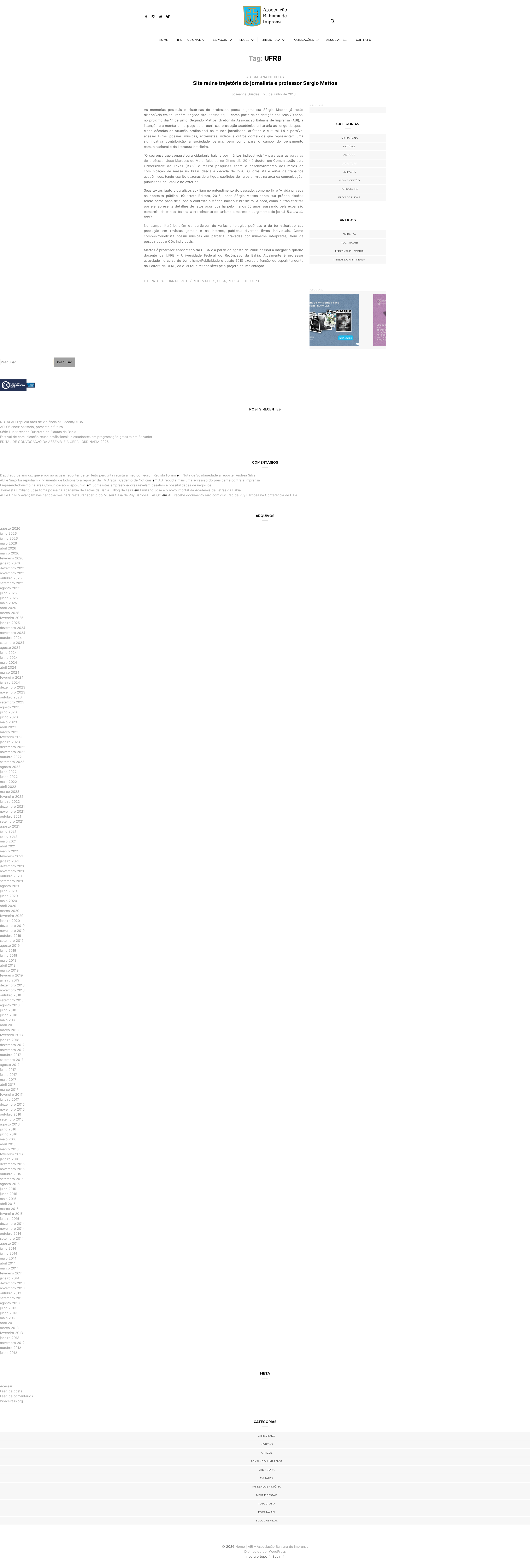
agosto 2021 (10, 826)
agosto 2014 (10, 1243)
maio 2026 (8, 543)
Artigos (349, 154)
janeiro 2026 (10, 563)
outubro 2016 (10, 1114)
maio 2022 (8, 782)
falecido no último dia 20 (226, 160)
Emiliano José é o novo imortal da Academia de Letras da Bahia (190, 490)
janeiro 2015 (9, 1218)
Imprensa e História (349, 251)
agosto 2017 (9, 1065)
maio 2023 (8, 722)
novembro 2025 (12, 573)
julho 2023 (8, 712)
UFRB (254, 281)
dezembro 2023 (12, 687)
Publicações (303, 39)
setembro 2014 (12, 1238)
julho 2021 (8, 831)
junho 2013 (8, 1313)
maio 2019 (8, 960)
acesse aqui (218, 115)
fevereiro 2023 (11, 737)
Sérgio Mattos (202, 281)
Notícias (276, 77)
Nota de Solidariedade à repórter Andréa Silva (219, 475)
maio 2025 (8, 603)
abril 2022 (8, 787)
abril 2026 (8, 548)
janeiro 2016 (9, 1159)
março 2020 (9, 911)
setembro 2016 (12, 1119)
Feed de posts (11, 1391)
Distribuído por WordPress (265, 1551)
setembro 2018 (12, 1000)
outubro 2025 (11, 578)
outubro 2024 (11, 638)
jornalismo (176, 281)
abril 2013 (8, 1323)
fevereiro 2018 (11, 1035)
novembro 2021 (12, 811)
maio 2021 (8, 841)
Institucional (189, 39)
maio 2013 (8, 1318)
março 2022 (9, 791)
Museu (244, 39)
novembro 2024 (12, 633)
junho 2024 (9, 657)
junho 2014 (8, 1253)
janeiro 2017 (9, 1099)
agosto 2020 (10, 886)
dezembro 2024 (12, 628)
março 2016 (9, 1149)
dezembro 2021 (12, 806)
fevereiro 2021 (11, 856)
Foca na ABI (349, 242)
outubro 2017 (10, 1055)
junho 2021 (8, 836)
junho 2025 (9, 598)
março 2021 (9, 851)
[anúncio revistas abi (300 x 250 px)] (348, 320)
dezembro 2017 (12, 1045)
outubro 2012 (10, 1348)
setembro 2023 (12, 702)
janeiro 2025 (10, 623)
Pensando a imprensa (349, 259)
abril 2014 (8, 1263)
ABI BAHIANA (256, 77)
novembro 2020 (12, 871)
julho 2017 (8, 1070)
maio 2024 (8, 662)
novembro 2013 (12, 1288)
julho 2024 (8, 652)
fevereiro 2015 (11, 1214)
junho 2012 (8, 1353)
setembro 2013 (12, 1298)
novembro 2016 (12, 1109)
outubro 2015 (10, 1174)
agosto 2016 (10, 1124)
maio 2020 (8, 901)
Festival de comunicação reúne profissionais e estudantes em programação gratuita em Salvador (76, 437)
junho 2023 (9, 717)
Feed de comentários (16, 1396)
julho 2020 (8, 891)
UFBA (221, 281)
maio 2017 (8, 1079)
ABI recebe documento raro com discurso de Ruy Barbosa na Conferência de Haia (232, 495)
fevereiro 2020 (11, 916)
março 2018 (9, 1030)
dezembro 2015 (12, 1164)
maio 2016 (8, 1139)
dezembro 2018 (12, 985)
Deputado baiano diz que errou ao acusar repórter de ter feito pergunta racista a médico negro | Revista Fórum (88, 475)
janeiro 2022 (10, 801)
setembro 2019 (12, 940)
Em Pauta (349, 234)
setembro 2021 (12, 821)
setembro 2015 (12, 1179)
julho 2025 (8, 593)
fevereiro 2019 (11, 975)
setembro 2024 (12, 643)
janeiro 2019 (9, 980)
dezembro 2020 (12, 866)
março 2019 (9, 970)
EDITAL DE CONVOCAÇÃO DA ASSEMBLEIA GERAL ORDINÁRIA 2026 (54, 442)
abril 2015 (8, 1204)
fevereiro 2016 (11, 1154)
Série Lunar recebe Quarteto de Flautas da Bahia (38, 432)
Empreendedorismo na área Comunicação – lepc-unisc (43, 485)
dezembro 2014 (12, 1223)
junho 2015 (8, 1194)
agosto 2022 (10, 767)
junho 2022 (9, 777)
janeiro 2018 (9, 1040)
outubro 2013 (10, 1293)
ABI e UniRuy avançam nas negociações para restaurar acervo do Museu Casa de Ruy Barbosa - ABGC (80, 495)
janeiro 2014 (9, 1278)
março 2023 (9, 732)
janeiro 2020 (10, 921)
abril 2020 (8, 906)
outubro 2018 (10, 995)
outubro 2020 (11, 876)
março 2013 (9, 1328)
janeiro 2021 (9, 861)
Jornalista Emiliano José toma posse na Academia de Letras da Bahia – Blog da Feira (66, 490)
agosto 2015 (10, 1184)
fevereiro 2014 (11, 1273)
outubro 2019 (10, 935)
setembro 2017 (11, 1060)
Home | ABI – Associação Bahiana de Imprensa (271, 1546)
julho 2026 (8, 533)
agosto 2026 (10, 528)
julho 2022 (8, 772)
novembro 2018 (12, 990)
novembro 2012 (12, 1343)
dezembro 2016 (12, 1104)
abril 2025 (8, 608)
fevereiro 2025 (11, 618)
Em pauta (349, 171)
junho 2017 (8, 1075)
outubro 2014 (10, 1233)
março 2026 (9, 553)
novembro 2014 (12, 1228)
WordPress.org (11, 1401)
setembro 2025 (12, 583)
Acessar (6, 1386)
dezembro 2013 (12, 1283)
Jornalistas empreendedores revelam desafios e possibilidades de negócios (152, 485)
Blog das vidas (349, 197)
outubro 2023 (11, 697)
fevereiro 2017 (11, 1094)
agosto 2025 (10, 588)
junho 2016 (8, 1134)
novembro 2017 (12, 1050)
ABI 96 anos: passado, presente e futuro (31, 427)
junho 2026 (9, 538)
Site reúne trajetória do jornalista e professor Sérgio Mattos (265, 83)
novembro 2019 (12, 931)
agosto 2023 (10, 707)
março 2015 (9, 1209)
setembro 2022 (12, 762)
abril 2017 (7, 1084)
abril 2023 (8, 727)
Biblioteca (271, 39)
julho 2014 (8, 1248)
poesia (234, 281)
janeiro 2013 (9, 1338)
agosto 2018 (10, 1005)
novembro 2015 (12, 1169)
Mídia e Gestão (349, 180)
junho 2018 (8, 1015)
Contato (363, 39)
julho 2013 (8, 1308)
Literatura (154, 281)
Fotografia (349, 188)
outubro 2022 (11, 757)
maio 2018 (8, 1020)
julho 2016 (8, 1129)
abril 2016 (8, 1144)
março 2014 (9, 1268)
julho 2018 (8, 1010)
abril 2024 (8, 667)
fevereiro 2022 (11, 796)
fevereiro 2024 (11, 677)
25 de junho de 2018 (279, 94)
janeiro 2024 (10, 682)
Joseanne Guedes (245, 94)
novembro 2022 (12, 752)
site (244, 281)
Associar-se (336, 39)
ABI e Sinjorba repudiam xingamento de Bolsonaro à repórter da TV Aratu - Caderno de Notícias (76, 480)
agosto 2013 (10, 1303)
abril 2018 (8, 1025)
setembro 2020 (12, 881)
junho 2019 (8, 955)
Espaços (220, 39)
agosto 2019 (10, 945)
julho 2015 (8, 1189)
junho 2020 (9, 896)
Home (163, 39)
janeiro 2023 (10, 742)
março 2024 (9, 672)
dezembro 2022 (12, 747)
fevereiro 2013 (11, 1333)
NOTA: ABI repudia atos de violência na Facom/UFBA (41, 422)
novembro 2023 (12, 692)
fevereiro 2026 (11, 558)
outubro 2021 (10, 816)
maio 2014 (8, 1258)
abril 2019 (8, 965)
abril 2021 (8, 846)
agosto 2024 (10, 647)
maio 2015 (8, 1199)
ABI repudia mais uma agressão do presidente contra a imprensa (209, 480)
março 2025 (9, 613)
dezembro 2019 (12, 926)
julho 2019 (8, 950)
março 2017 (9, 1089)
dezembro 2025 (12, 568)
